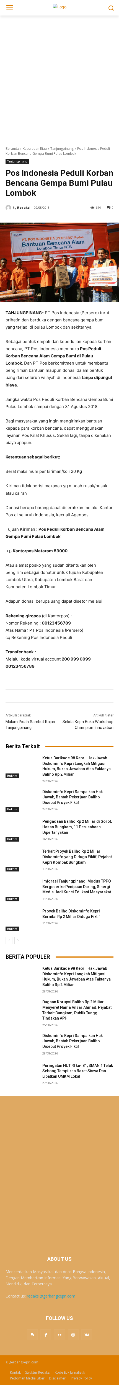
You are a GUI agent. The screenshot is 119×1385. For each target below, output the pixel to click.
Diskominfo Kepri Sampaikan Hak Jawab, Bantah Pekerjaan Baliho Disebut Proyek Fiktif (72, 797)
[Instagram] (73, 1334)
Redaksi (23, 207)
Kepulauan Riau (35, 148)
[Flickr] (59, 1334)
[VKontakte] (86, 1334)
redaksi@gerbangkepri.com (51, 1296)
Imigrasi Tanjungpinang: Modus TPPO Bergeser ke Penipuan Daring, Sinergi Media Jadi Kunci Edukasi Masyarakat (76, 886)
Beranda (12, 148)
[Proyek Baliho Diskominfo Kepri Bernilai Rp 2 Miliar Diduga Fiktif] (22, 920)
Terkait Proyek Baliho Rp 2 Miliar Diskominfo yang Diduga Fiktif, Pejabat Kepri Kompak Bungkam (77, 856)
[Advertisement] (59, 77)
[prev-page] (9, 940)
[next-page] (17, 940)
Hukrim (12, 776)
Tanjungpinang (62, 148)
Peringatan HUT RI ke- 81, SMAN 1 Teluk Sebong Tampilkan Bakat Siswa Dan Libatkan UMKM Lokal (77, 1071)
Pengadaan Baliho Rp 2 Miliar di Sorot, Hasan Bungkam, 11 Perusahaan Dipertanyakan (77, 826)
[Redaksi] (9, 207)
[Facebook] (45, 1334)
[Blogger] (32, 1334)
